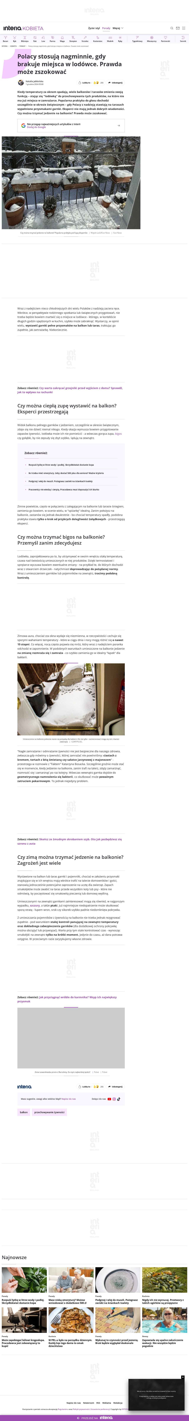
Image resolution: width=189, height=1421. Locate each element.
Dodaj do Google (52, 127)
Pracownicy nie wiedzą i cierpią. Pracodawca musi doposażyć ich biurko (64, 489)
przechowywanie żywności (49, 1112)
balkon (24, 1112)
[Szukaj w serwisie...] (172, 28)
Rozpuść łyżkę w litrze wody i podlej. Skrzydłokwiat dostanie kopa (61, 464)
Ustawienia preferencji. (100, 1409)
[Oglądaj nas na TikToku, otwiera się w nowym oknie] (119, 1099)
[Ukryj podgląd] (183, 1377)
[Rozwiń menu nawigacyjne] (184, 28)
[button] (118, 28)
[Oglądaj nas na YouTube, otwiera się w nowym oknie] (109, 1099)
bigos (118, 433)
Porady (22, 46)
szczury (35, 905)
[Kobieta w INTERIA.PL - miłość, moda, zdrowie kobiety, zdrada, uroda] (33, 28)
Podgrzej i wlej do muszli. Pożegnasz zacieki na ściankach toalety (61, 481)
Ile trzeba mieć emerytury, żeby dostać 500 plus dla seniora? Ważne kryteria (66, 473)
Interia (5, 46)
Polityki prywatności (81, 1409)
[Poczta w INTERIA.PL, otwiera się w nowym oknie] (178, 28)
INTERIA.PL (126, 1409)
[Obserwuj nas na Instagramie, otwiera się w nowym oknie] (114, 1099)
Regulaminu (63, 1409)
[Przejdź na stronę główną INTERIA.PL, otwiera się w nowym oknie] (13, 28)
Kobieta (13, 46)
